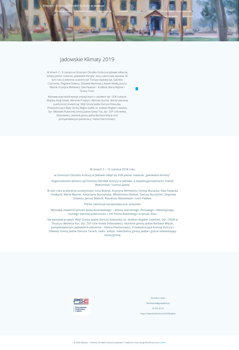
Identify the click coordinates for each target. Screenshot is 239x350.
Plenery (137, 11)
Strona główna (62, 11)
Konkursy (123, 11)
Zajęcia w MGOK (104, 11)
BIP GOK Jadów (171, 16)
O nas (150, 11)
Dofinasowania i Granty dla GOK (175, 11)
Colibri (162, 342)
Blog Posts (188, 16)
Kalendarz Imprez (83, 11)
